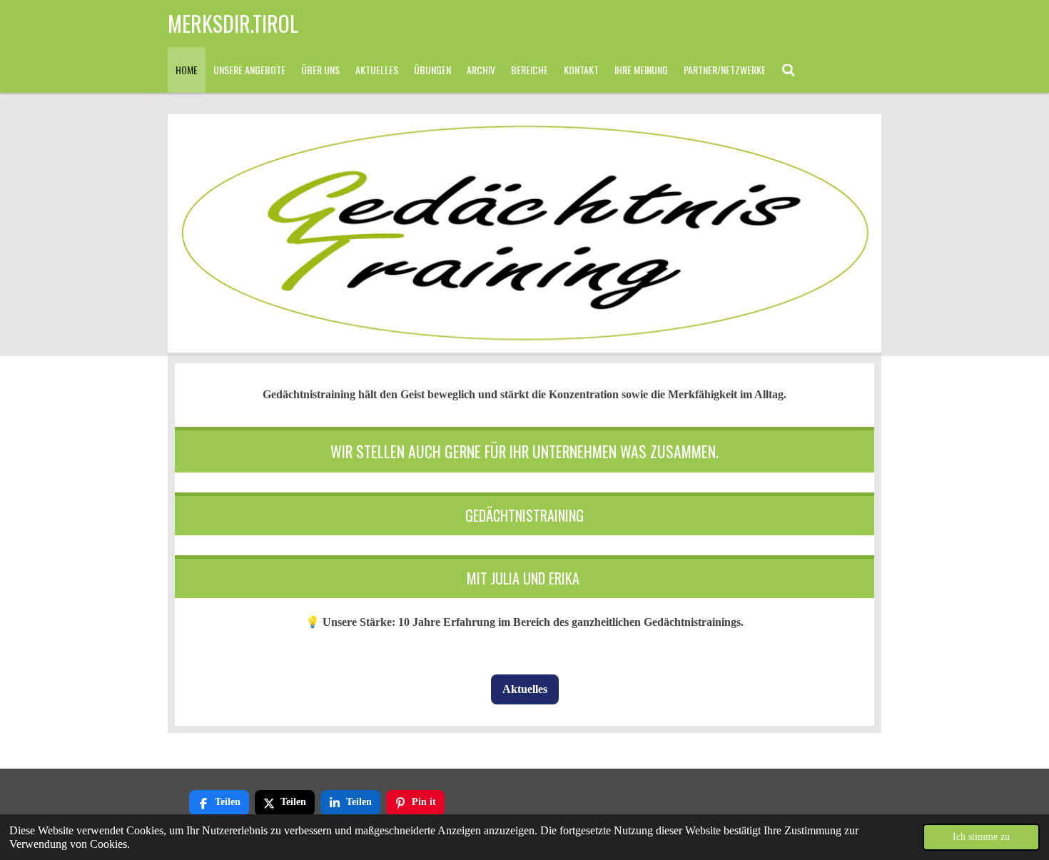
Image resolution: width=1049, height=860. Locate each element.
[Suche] (789, 70)
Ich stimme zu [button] (981, 836)
